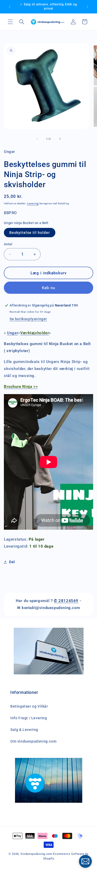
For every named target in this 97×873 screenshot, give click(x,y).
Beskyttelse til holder (29, 233)
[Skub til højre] (60, 138)
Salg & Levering (24, 730)
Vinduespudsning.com (36, 854)
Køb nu (48, 287)
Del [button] (12, 562)
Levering (33, 203)
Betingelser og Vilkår (29, 706)
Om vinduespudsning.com (33, 741)
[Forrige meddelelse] (9, 6)
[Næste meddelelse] (87, 6)
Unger (12, 333)
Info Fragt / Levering (28, 718)
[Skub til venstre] (37, 138)
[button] (10, 21)
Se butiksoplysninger (28, 319)
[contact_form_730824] (85, 861)
